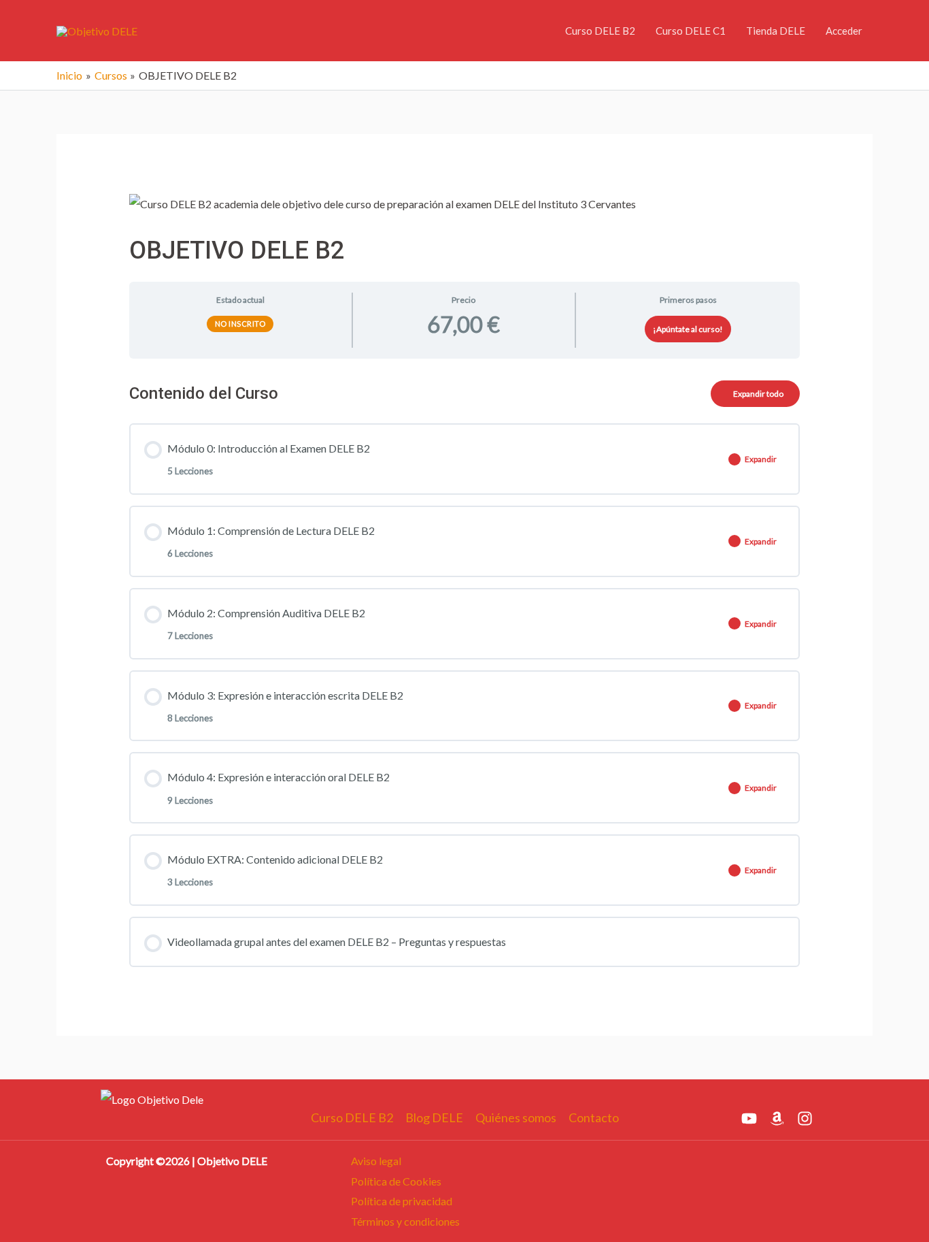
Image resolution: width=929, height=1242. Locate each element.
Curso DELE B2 (600, 30)
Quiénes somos (515, 1117)
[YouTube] (749, 1118)
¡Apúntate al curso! (688, 329)
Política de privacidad (401, 1200)
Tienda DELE (775, 30)
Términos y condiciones (405, 1221)
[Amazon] (777, 1118)
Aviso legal (376, 1160)
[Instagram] (805, 1118)
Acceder (844, 30)
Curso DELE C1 (691, 30)
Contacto (594, 1117)
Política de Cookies (396, 1181)
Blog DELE (434, 1117)
